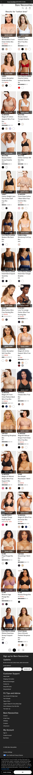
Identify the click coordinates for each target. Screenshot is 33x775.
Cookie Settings (7, 772)
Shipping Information (8, 679)
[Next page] (23, 650)
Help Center (6, 676)
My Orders (6, 738)
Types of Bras (6, 701)
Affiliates (5, 720)
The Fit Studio (6, 698)
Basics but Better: (16, 1)
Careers (5, 715)
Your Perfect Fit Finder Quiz (10, 696)
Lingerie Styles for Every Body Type (12, 703)
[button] (1, 5)
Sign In (5, 733)
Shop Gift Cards (7, 686)
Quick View (8, 35)
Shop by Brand (7, 689)
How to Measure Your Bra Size (11, 706)
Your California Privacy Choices (15, 755)
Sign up (27, 669)
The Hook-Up (6, 708)
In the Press (6, 718)
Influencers (6, 726)
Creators (5, 723)
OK (22, 772)
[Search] (23, 8)
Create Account (7, 735)
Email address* (7, 665)
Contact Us (6, 684)
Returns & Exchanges (8, 681)
